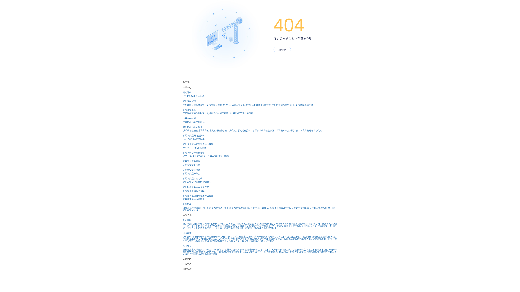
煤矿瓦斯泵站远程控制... (240, 130)
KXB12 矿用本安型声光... (195, 156)
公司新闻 (187, 220)
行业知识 (187, 246)
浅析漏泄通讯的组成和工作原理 (279, 252)
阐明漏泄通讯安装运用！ (252, 249)
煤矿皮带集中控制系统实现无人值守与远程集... (306, 226)
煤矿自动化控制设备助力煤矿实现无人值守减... (223, 241)
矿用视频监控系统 (304, 105)
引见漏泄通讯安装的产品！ (205, 252)
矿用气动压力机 (258, 208)
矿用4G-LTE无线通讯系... (242, 113)
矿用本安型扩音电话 (192, 178)
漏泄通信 (187, 92)
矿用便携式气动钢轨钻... (238, 208)
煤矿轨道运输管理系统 (193, 130)
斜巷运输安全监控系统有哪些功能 (252, 239)
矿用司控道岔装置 (300, 208)
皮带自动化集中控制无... (194, 122)
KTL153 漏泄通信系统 (193, 96)
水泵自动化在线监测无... (264, 130)
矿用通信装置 (189, 110)
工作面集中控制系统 (261, 105)
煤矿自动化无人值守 (192, 127)
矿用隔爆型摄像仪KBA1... (219, 105)
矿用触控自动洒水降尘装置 (196, 187)
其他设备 (187, 204)
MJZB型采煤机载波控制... (279, 208)
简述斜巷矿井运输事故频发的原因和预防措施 (289, 236)
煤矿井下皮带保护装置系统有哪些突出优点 (285, 249)
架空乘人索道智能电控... (216, 130)
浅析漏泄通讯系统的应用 (265, 228)
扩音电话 (207, 182)
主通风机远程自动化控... (312, 130)
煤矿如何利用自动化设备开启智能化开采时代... (205, 236)
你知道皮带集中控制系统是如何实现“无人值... (290, 239)
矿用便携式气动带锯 (217, 208)
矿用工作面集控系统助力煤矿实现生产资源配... (250, 224)
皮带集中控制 (189, 118)
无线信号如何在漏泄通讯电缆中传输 (200, 254)
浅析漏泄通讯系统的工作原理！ (198, 249)
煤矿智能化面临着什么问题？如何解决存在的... (205, 224)
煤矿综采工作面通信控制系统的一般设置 (247, 236)
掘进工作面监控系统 (241, 105)
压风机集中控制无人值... (288, 130)
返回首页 (282, 50)
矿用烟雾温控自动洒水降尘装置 (198, 196)
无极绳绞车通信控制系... (194, 113)
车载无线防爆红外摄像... (194, 105)
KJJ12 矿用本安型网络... (194, 139)
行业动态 (187, 233)
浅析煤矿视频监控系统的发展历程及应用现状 (262, 226)
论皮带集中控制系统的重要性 (238, 228)
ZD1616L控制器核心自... (195, 208)
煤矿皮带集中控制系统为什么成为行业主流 (315, 252)
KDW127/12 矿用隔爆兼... (195, 148)
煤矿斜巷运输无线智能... (283, 105)
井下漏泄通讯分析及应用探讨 (260, 241)
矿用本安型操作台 (191, 170)
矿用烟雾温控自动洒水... (194, 199)
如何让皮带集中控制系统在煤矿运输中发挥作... (241, 252)
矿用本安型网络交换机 (193, 135)
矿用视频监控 (189, 101)
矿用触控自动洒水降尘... (194, 191)
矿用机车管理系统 (318, 208)
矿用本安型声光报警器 (193, 153)
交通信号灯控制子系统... (218, 113)
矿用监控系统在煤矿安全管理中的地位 (217, 239)
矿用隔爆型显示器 (191, 161)
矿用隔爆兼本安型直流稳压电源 (198, 144)
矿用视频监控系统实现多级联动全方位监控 (294, 224)
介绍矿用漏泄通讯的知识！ (227, 249)
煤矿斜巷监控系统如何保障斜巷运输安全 (220, 226)
